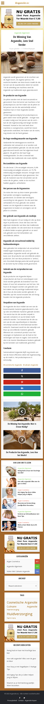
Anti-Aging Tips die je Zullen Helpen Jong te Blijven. (27, 493)
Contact (21, 700)
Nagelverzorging (11, 618)
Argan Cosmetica (23, 490)
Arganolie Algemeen (22, 33)
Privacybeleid (12, 700)
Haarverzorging (13, 609)
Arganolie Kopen (31, 700)
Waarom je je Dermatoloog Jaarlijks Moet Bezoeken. (26, 504)
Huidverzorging (19, 613)
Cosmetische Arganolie (13, 365)
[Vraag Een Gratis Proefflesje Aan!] (22, 18)
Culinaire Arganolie (31, 365)
